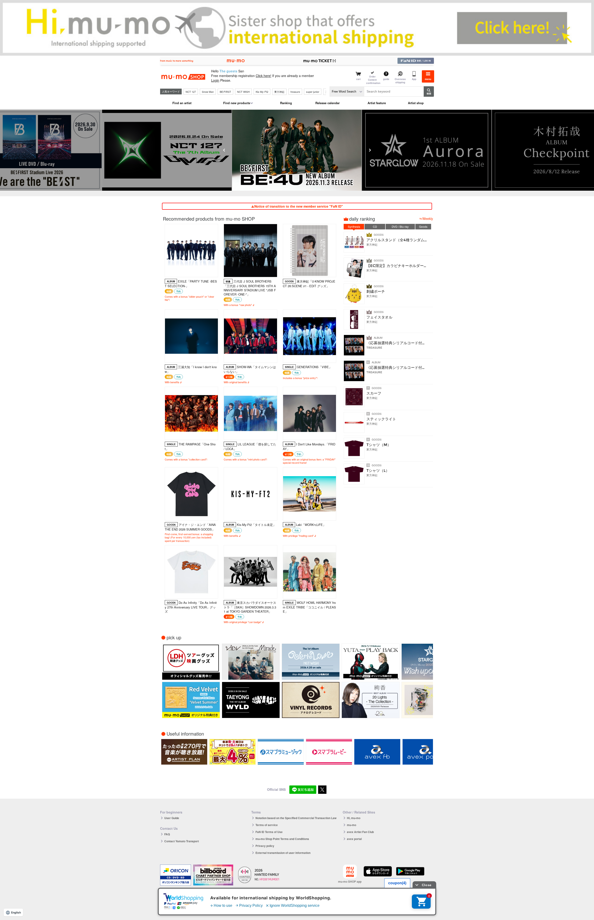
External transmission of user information (282, 853)
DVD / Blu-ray (400, 226)
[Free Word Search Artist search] (346, 91)
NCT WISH (243, 91)
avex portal (354, 839)
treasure (295, 91)
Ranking (286, 103)
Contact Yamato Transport (181, 841)
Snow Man (208, 91)
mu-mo (351, 825)
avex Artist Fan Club (360, 832)
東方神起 (279, 91)
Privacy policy (264, 846)
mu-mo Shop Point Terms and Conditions (282, 839)
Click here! (263, 75)
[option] (167, 150)
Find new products (236, 103)
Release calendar (327, 103)
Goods (423, 226)
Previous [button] (224, 150)
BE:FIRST (225, 91)
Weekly (427, 218)
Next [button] (370, 150)
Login (215, 80)
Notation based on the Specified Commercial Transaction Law (295, 818)
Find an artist (181, 103)
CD (375, 226)
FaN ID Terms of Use (269, 832)
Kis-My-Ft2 (262, 91)
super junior (312, 91)
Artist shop (416, 103)
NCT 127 (191, 91)
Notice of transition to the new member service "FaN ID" (298, 206)
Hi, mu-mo (353, 818)
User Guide (171, 818)
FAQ (167, 834)
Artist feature (377, 103)
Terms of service (266, 825)
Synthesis (354, 226)
